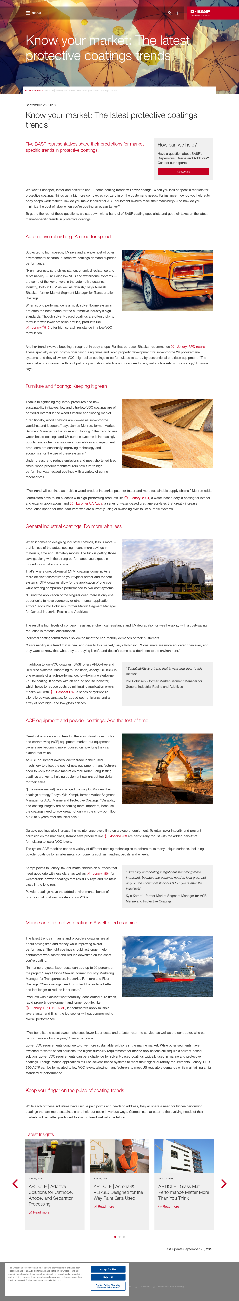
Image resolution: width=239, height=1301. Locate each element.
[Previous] (15, 1184)
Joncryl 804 (101, 873)
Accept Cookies (108, 1269)
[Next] (224, 1184)
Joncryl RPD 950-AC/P (48, 1008)
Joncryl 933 (118, 836)
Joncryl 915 (40, 327)
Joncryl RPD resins (190, 347)
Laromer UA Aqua (88, 503)
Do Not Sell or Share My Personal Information (108, 1286)
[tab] (115, 1237)
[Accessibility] (177, 13)
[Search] (169, 13)
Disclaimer (144, 1286)
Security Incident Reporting (170, 1286)
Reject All (108, 1277)
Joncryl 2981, (140, 498)
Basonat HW (64, 692)
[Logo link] (200, 13)
